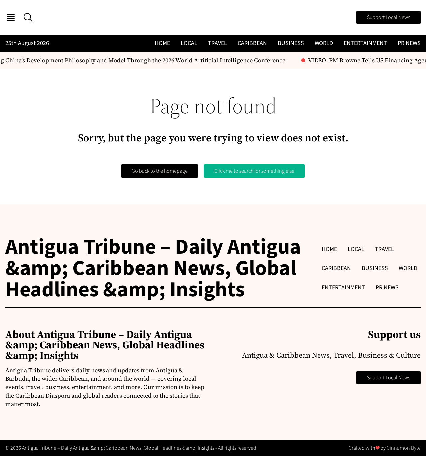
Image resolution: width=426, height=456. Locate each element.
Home (162, 43)
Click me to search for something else (254, 171)
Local (189, 43)
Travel (217, 43)
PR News (409, 43)
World (324, 43)
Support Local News (388, 17)
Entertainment (365, 43)
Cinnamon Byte (404, 448)
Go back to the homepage (160, 171)
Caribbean (252, 43)
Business (291, 43)
